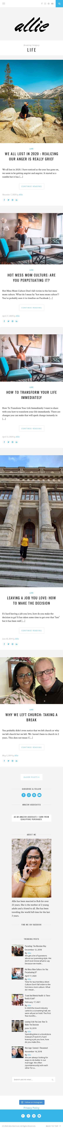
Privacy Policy (31, 1107)
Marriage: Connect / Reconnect (36, 1047)
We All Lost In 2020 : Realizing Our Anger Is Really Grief (31, 156)
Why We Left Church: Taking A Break (31, 717)
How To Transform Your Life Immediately (31, 394)
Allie (21, 194)
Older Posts (31, 777)
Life (31, 149)
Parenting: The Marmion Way (35, 946)
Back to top (52, 1126)
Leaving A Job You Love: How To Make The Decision (31, 600)
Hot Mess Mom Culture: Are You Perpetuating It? (31, 277)
